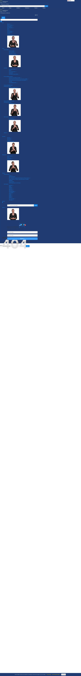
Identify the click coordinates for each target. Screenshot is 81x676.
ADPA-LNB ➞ (11, 190)
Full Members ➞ (10, 26)
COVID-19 (5, 132)
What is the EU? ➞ (10, 25)
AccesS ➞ (11, 175)
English (69, 0)
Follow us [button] (3, 207)
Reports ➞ (9, 159)
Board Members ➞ (10, 27)
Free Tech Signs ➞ (12, 198)
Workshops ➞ (9, 138)
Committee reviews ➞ (13, 69)
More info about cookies (56, 674)
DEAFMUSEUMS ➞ (12, 191)
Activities (3, 136)
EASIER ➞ (10, 195)
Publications (4, 154)
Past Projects (6, 184)
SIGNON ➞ (11, 196)
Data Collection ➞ (12, 103)
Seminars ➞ (9, 137)
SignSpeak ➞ (11, 185)
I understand (63, 674)
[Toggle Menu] (1, 21)
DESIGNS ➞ (11, 187)
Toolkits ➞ (9, 33)
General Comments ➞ (13, 71)
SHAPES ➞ (11, 197)
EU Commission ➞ (12, 119)
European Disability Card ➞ (13, 87)
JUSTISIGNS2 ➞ (11, 192)
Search (1, 5)
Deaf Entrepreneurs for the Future (15, 182)
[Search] (2, 202)
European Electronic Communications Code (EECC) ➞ (18, 80)
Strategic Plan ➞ (10, 32)
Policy (3, 48)
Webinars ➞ (9, 140)
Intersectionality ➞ (12, 52)
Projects (3, 173)
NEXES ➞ (10, 186)
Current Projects (6, 174)
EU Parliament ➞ (12, 118)
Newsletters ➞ (9, 158)
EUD (3, 22)
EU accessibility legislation (8, 76)
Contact (3, 201)
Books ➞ (8, 157)
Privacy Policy (49, 674)
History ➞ (9, 30)
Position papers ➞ (10, 31)
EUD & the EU (6, 116)
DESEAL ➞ (11, 193)
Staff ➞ (8, 28)
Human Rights (6, 49)
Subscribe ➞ (22, 238)
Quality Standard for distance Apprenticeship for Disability (19, 179)
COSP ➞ (10, 70)
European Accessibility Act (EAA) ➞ (15, 77)
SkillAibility (11, 180)
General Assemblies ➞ (11, 141)
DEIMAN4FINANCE (12, 176)
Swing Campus (11, 181)
